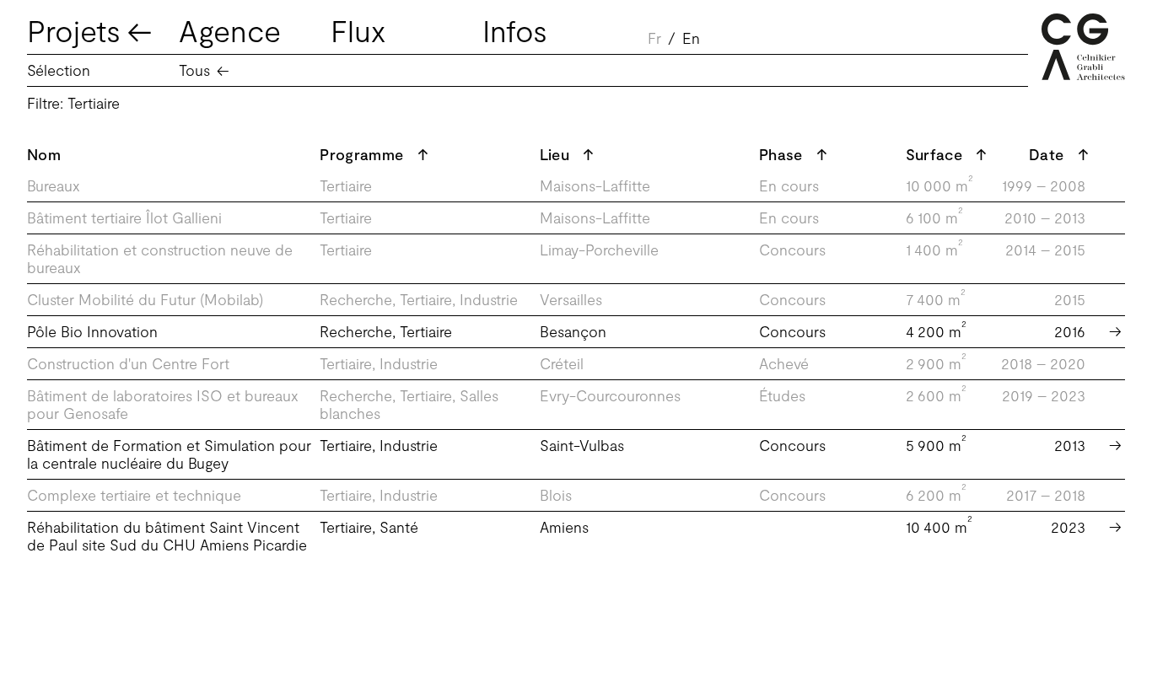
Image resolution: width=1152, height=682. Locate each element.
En (691, 38)
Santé (399, 527)
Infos (514, 30)
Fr (654, 38)
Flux (358, 30)
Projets (74, 30)
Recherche (356, 299)
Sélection (58, 70)
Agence (230, 30)
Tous (194, 70)
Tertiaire (346, 185)
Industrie (489, 299)
